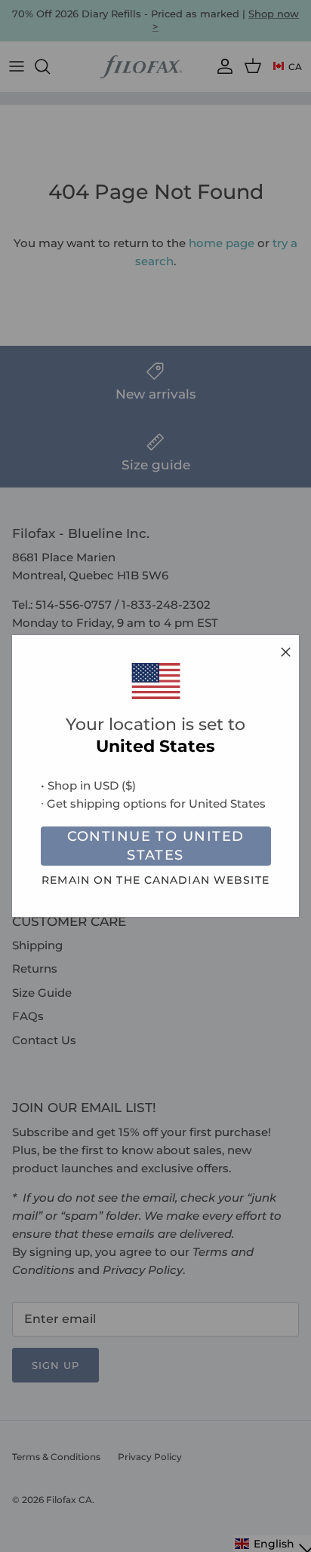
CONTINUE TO (156, 845)
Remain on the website (155, 880)
